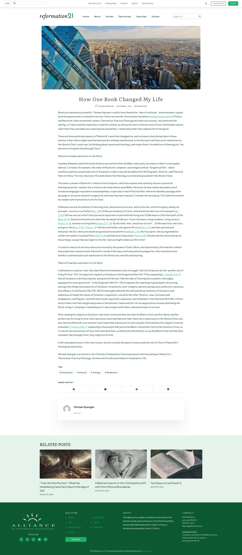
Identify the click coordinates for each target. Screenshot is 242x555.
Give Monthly (218, 3)
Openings (98, 527)
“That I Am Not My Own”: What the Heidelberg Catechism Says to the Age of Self (64, 486)
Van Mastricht (111, 372)
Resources (147, 3)
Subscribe (141, 16)
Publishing (111, 3)
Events (124, 3)
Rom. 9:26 (78, 227)
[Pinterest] (137, 389)
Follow (71, 532)
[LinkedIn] (168, 389)
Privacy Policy (74, 527)
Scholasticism (66, 372)
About (135, 3)
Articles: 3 (78, 413)
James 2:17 (102, 223)
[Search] (206, 3)
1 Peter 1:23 (139, 235)
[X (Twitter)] (105, 389)
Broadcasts (95, 3)
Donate (233, 3)
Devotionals (124, 16)
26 (110, 223)
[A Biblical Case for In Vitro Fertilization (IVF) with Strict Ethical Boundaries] (121, 464)
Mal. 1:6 (95, 211)
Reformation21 (140, 106)
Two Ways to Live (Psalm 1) (166, 483)
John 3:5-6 (99, 235)
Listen (97, 522)
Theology (95, 372)
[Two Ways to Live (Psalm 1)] (176, 464)
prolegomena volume (160, 116)
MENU (8, 3)
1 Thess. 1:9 (90, 227)
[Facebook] (74, 389)
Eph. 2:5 (134, 231)
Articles (109, 16)
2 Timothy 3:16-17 (171, 274)
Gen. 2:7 (145, 227)
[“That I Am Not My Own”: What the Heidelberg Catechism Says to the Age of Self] (65, 464)
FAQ (70, 522)
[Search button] (199, 16)
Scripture (82, 372)
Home (86, 16)
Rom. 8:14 (64, 219)
